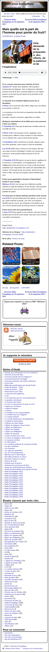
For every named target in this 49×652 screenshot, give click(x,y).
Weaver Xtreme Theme (12, 648)
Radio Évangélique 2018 (14, 484)
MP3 (16, 78)
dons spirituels (10, 527)
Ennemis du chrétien (12, 531)
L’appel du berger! (11, 408)
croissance (9, 518)
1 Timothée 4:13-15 (10, 160)
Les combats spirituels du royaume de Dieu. (21, 444)
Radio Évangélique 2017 (14, 482)
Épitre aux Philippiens (13, 537)
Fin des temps (10, 550)
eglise (7, 529)
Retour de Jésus (11, 611)
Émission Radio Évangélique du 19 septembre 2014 (13, 22)
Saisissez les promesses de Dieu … (18, 465)
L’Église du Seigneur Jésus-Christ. (17, 425)
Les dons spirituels (12, 446)
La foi (7, 396)
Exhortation (9, 544)
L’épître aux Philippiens (13, 431)
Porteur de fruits (18, 239)
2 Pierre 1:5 (6, 106)
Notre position (10, 577)
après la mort (10, 508)
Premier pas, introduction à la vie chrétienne (21, 373)
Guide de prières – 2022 (14, 389)
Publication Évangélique (19, 3)
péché (7, 584)
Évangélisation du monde (14, 542)
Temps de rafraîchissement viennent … (19, 467)
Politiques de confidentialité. (33, 648)
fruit (12, 288)
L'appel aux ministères (13, 561)
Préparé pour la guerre (13, 463)
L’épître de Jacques (12, 434)
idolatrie (7, 558)
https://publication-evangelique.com (15, 228)
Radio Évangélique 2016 (14, 480)
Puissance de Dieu (12, 601)
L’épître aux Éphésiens (13, 427)
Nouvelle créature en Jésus (15, 459)
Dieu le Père (9, 521)
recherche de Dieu (11, 605)
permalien (26, 288)
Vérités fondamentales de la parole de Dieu (21, 469)
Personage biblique (12, 588)
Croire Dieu (9, 383)
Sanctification (10, 624)
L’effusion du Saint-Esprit (14, 423)
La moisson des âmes (13, 402)
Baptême (8, 514)
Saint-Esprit (9, 619)
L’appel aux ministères (13, 406)
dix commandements (12, 525)
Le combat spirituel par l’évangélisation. (19, 419)
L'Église (7, 565)
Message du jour (11, 575)
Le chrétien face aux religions (16, 415)
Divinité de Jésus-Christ (13, 523)
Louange (8, 573)
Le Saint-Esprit (10, 442)
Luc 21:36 (6, 149)
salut (6, 622)
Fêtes (7, 548)
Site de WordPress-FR (13, 639)
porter (17, 288)
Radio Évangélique (12, 603)
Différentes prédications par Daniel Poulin (20, 385)
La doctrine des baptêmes (14, 394)
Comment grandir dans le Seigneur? (18, 377)
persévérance (10, 586)
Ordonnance (9, 582)
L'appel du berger (11, 563)
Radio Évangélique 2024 (14, 497)
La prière (8, 410)
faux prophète (10, 546)
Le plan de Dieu (10, 571)
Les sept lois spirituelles (13, 450)
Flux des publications (12, 635)
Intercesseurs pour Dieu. (14, 391)
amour (7, 504)
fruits (13, 14)
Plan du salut (9, 590)
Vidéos (7, 626)
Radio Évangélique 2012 (14, 471)
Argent (7, 510)
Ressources (9, 609)
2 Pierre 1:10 (7, 133)
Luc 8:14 (5, 198)
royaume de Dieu (11, 617)
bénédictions (9, 516)
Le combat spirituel (12, 417)
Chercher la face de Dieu (14, 375)
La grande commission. (13, 400)
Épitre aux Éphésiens (12, 533)
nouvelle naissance (12, 579)
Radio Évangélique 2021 (14, 490)
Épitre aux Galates (11, 535)
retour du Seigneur (12, 613)
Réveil (7, 615)
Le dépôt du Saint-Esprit (14, 421)
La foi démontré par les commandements (20, 398)
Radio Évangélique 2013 (14, 474)
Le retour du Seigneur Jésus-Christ (18, 438)
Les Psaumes (10, 448)
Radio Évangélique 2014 (14, 476)
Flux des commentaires (13, 637)
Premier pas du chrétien (14, 592)
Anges (7, 506)
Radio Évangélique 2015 (14, 478)
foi (5, 552)
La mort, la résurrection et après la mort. (20, 404)
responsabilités (10, 607)
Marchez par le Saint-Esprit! (15, 455)
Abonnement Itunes (17, 331)
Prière (7, 596)
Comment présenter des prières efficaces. (20, 381)
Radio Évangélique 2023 (14, 495)
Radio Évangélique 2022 (14, 493)
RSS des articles (17, 329)
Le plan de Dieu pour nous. (15, 436)
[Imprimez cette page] (24, 315)
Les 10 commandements (14, 453)
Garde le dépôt (10, 556)
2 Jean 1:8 (6, 212)
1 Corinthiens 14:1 (9, 142)
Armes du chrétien (11, 512)
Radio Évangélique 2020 (14, 488)
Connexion (36, 16)
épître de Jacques (11, 539)
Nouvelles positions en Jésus (15, 457)
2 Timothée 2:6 (8, 126)
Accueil (6, 14)
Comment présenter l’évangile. (16, 379)
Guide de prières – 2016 (14, 387)
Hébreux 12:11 (8, 184)
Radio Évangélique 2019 (14, 486)
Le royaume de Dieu (12, 440)
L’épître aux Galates (12, 429)
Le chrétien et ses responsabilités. (17, 413)
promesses (9, 598)
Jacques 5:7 (7, 87)
